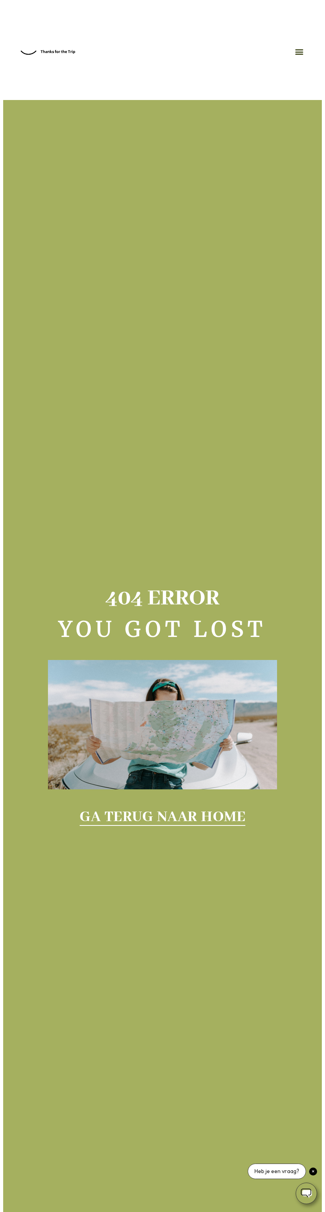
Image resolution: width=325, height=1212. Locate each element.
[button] (299, 51)
